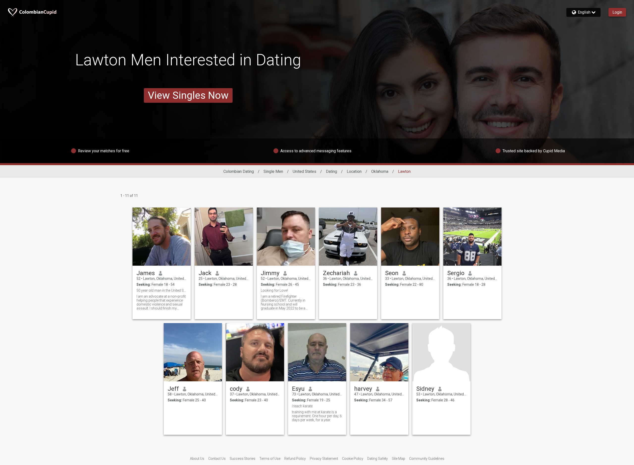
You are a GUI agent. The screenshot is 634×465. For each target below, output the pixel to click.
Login (617, 12)
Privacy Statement (324, 459)
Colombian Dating (238, 171)
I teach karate (302, 406)
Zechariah (336, 273)
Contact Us (217, 459)
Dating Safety (377, 459)
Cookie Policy (352, 459)
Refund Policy (295, 459)
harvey (363, 388)
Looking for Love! (274, 290)
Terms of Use (269, 459)
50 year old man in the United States (161, 290)
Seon (391, 273)
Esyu (298, 388)
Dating (331, 171)
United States (304, 171)
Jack (205, 273)
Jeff (173, 388)
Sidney (425, 388)
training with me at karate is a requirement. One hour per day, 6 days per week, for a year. (317, 416)
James (145, 273)
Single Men (273, 171)
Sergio (455, 273)
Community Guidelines (426, 459)
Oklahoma (379, 171)
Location (354, 171)
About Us (197, 459)
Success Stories (242, 459)
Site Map (398, 459)
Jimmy (270, 273)
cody (236, 388)
